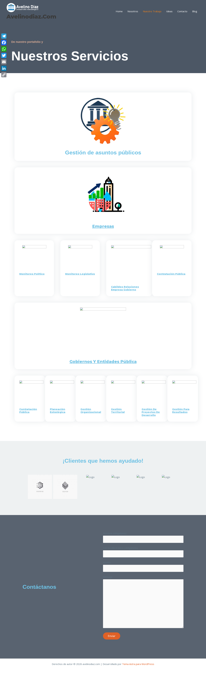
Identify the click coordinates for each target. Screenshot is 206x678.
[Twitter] (4, 55)
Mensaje (107, 576)
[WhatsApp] (4, 49)
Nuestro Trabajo (152, 11)
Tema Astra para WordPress (138, 664)
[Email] (4, 62)
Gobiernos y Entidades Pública (103, 361)
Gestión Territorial (118, 411)
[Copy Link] (4, 75)
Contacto (182, 11)
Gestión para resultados (180, 411)
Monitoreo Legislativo (80, 273)
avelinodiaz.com (31, 16)
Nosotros (132, 11)
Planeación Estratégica (57, 411)
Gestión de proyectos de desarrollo (151, 412)
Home (119, 11)
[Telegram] (4, 36)
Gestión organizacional (90, 411)
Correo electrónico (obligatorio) (120, 547)
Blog (194, 11)
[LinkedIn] (4, 68)
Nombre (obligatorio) (114, 533)
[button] (24, 484)
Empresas (103, 226)
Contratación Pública (171, 273)
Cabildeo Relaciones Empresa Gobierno (125, 288)
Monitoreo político (32, 273)
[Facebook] (4, 42)
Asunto (107, 562)
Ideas (169, 11)
